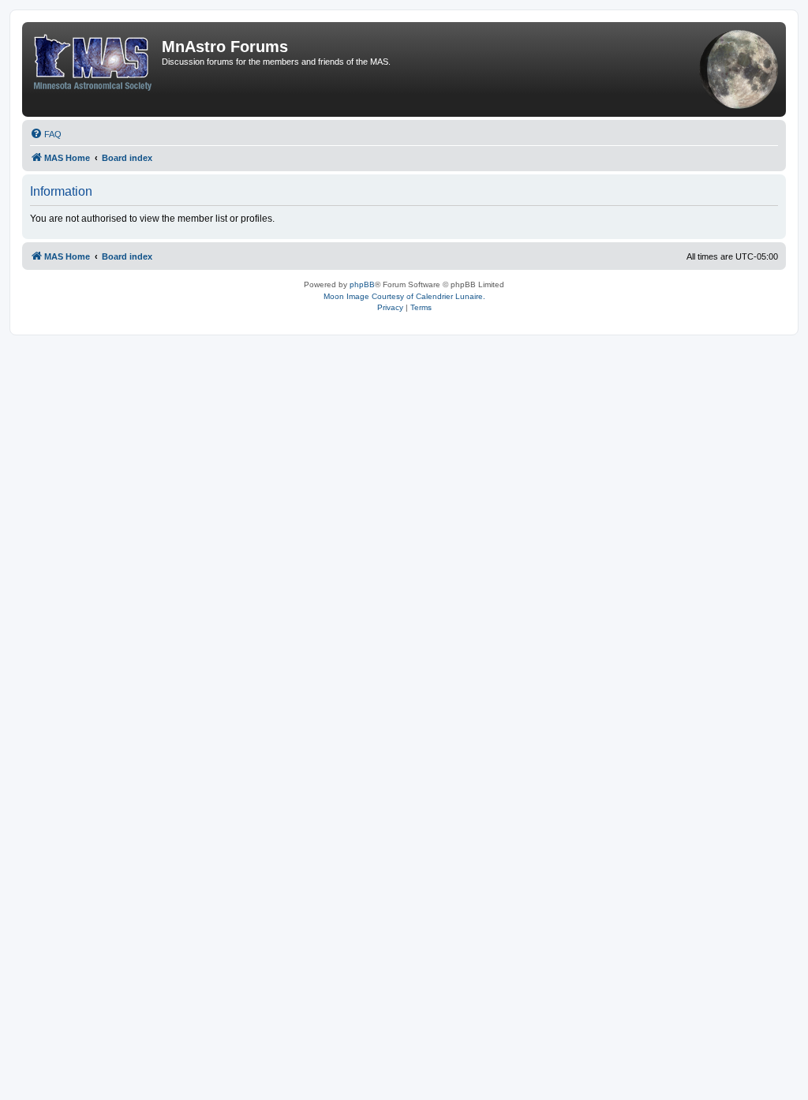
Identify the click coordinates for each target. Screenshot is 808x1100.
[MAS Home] (94, 59)
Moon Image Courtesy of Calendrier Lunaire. (404, 296)
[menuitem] (46, 134)
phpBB (362, 284)
